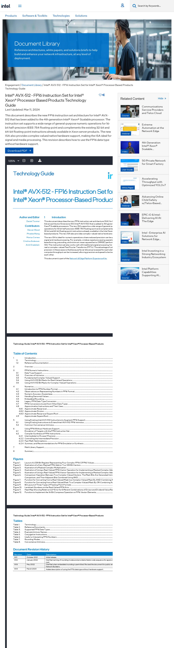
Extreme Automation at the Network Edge (153, 128)
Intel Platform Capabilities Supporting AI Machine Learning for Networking (152, 275)
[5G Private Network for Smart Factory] (130, 165)
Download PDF (17, 150)
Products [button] (11, 15)
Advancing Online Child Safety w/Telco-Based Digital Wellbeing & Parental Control (153, 203)
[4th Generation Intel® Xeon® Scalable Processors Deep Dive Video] (130, 147)
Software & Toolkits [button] (34, 15)
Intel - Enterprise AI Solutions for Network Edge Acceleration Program (153, 239)
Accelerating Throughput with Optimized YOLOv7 (154, 182)
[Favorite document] (100, 95)
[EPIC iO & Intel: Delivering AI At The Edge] (130, 219)
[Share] (103, 95)
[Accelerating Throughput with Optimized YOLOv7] (130, 183)
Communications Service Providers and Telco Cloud (152, 110)
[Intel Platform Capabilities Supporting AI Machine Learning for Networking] (130, 273)
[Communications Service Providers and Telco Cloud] (130, 111)
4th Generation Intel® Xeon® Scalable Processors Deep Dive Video (152, 149)
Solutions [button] (81, 15)
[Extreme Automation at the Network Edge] (130, 129)
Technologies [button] (61, 15)
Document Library (32, 84)
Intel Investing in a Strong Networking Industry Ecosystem (154, 254)
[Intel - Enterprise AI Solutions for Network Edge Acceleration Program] (130, 237)
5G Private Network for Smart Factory (154, 162)
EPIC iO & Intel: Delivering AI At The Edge (151, 218)
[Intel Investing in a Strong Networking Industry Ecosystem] (130, 255)
